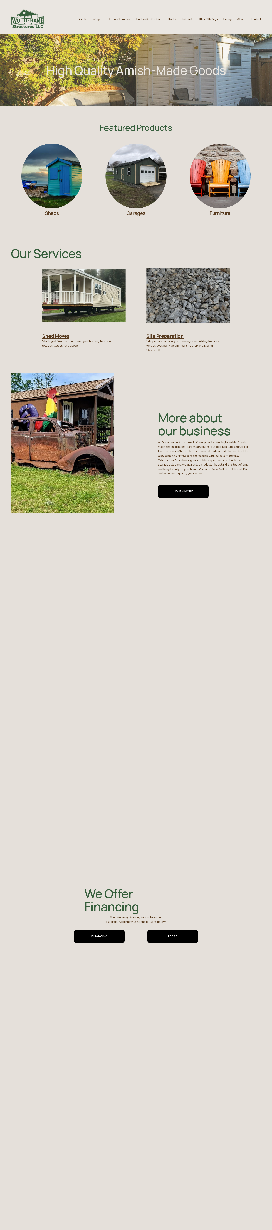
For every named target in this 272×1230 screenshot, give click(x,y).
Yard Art (187, 19)
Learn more (183, 491)
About (241, 19)
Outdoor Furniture (119, 19)
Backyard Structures (149, 19)
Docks (172, 19)
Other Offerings (208, 19)
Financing (99, 936)
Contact (256, 19)
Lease (172, 936)
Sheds (82, 19)
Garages (96, 19)
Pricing (227, 19)
